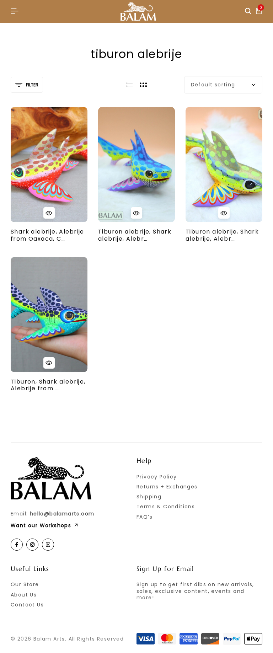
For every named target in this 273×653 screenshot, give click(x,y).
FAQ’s (144, 517)
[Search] (248, 11)
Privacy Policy (156, 476)
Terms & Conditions (165, 506)
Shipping (148, 496)
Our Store (25, 584)
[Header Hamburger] (14, 11)
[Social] (17, 545)
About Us (24, 595)
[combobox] (223, 84)
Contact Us (27, 604)
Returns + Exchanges (167, 486)
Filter (32, 85)
